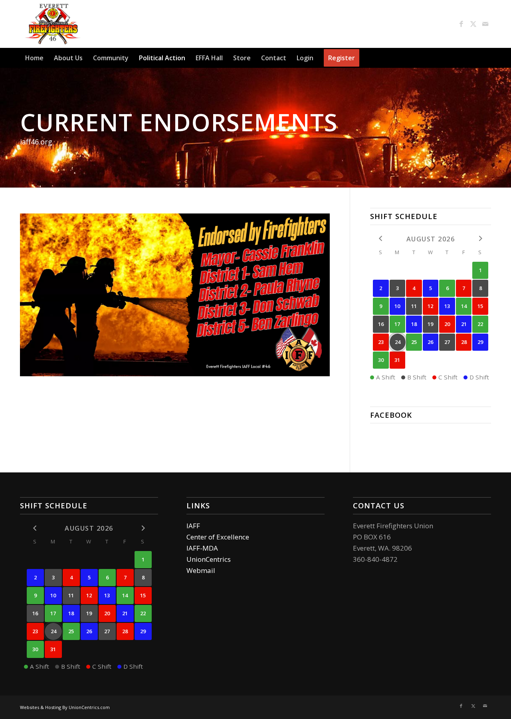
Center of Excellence (217, 536)
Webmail (200, 570)
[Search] (486, 58)
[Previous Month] (381, 238)
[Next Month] (480, 238)
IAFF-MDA (202, 548)
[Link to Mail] (485, 24)
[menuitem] (34, 58)
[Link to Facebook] (461, 24)
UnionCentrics (208, 559)
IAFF (193, 525)
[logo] (52, 24)
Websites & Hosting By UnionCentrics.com (65, 707)
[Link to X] (473, 24)
